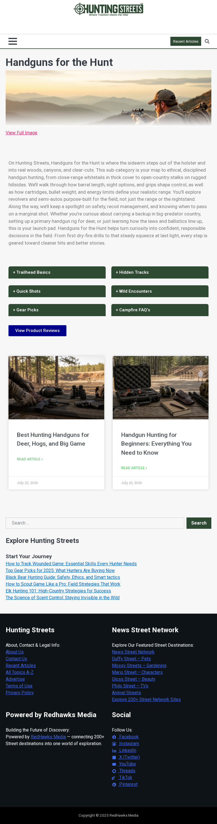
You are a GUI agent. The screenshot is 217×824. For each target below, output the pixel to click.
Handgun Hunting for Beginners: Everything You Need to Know (156, 444)
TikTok (125, 777)
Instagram (128, 743)
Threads (126, 770)
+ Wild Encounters (134, 291)
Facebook (128, 736)
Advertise (15, 679)
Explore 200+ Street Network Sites (146, 699)
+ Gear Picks (25, 309)
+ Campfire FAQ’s (133, 309)
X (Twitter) (129, 757)
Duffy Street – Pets (131, 658)
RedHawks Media (48, 736)
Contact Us (16, 658)
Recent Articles (185, 41)
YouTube (127, 764)
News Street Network (133, 652)
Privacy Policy (20, 692)
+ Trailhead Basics (31, 272)
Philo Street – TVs (130, 686)
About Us (15, 652)
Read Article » (30, 459)
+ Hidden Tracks (132, 272)
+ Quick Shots (26, 291)
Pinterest (128, 784)
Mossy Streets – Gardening (139, 665)
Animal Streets (126, 692)
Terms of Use (19, 686)
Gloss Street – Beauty (133, 679)
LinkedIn (127, 750)
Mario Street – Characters (137, 672)
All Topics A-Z (20, 672)
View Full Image (21, 132)
